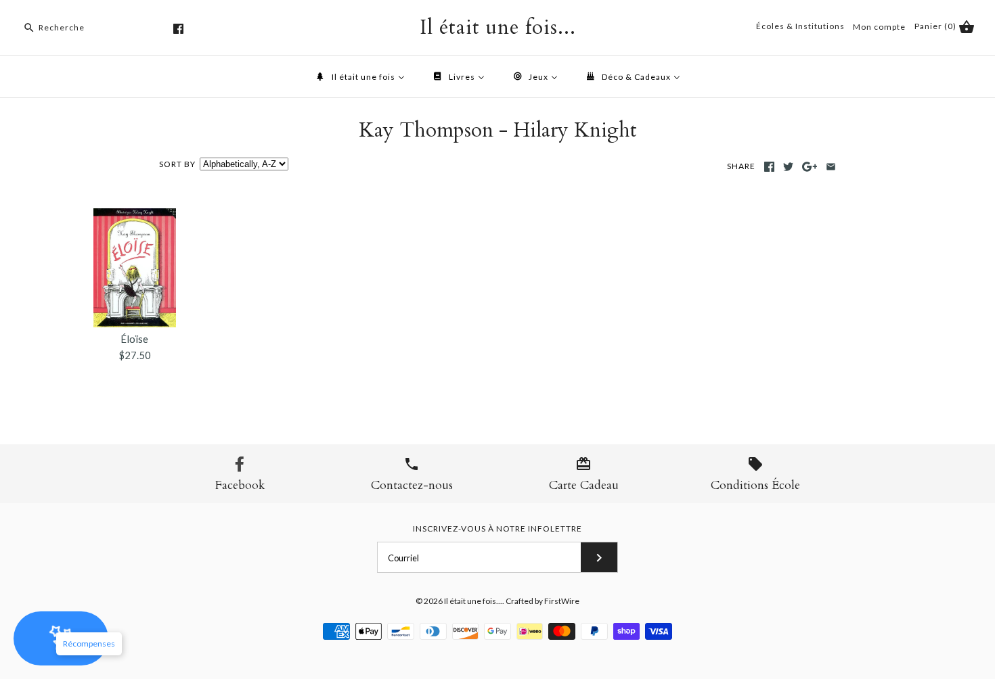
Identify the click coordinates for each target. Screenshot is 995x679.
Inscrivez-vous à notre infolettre (497, 528)
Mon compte (879, 27)
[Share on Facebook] (769, 167)
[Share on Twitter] (788, 167)
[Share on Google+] (810, 167)
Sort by (177, 164)
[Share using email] (831, 167)
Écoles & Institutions (800, 26)
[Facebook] (178, 29)
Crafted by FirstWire (542, 601)
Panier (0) (936, 26)
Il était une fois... (473, 601)
